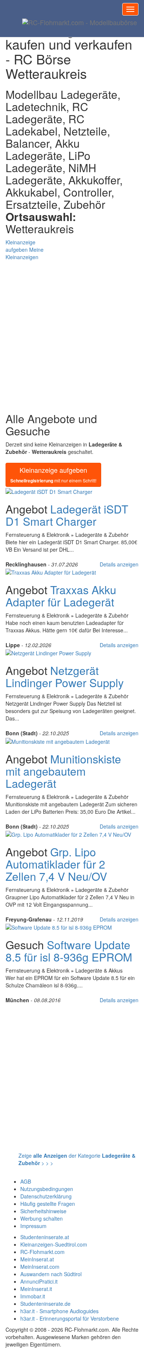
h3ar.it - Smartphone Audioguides (59, 1311)
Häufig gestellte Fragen (47, 1203)
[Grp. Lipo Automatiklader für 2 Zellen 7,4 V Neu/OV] (68, 833)
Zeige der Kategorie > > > (77, 1159)
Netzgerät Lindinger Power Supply (65, 676)
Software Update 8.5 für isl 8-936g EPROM (69, 951)
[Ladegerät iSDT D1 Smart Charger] (49, 490)
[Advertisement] (72, 333)
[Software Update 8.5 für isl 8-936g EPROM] (59, 926)
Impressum (33, 1226)
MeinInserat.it (36, 1288)
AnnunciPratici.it (39, 1281)
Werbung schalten (41, 1218)
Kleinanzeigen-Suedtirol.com (53, 1244)
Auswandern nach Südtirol (51, 1274)
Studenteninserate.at (44, 1237)
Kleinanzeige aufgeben (53, 474)
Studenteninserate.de (45, 1303)
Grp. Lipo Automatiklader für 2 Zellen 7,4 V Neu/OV (56, 864)
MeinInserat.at (37, 1259)
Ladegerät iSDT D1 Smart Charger (67, 515)
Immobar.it (32, 1296)
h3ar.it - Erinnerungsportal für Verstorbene (69, 1318)
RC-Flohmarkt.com (42, 1251)
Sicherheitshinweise (43, 1211)
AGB (25, 1181)
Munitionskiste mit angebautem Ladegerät (63, 771)
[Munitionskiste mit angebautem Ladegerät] (58, 740)
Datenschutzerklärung (46, 1196)
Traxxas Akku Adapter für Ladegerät (61, 596)
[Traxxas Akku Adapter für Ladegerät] (51, 571)
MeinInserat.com (39, 1266)
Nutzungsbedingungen (46, 1189)
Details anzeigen (119, 564)
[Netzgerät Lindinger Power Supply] (48, 652)
